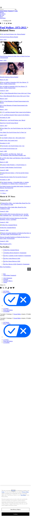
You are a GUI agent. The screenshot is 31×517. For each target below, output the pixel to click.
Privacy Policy (6, 292)
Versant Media (17, 314)
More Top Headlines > (5, 266)
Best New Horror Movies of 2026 (11, 261)
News (1, 16)
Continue (15, 514)
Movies (2, 12)
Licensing (5, 279)
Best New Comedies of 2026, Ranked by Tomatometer (17, 255)
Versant (13, 490)
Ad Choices (6, 291)
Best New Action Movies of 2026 (11, 258)
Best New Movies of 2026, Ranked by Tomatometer (16, 264)
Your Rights (23, 495)
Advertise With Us (7, 281)
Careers (5, 282)
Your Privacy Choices (10, 307)
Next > (4, 193)
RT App (2, 15)
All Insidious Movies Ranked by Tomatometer (14, 252)
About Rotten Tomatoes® (9, 275)
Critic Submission (7, 278)
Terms (3, 492)
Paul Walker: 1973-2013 (13, 27)
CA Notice (6, 308)
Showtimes (3, 18)
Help (4, 274)
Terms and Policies (8, 310)
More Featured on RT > (6, 244)
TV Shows (2, 13)
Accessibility (6, 311)
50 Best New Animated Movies (11, 250)
